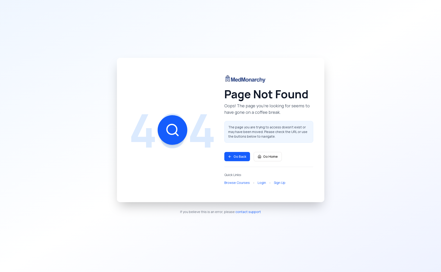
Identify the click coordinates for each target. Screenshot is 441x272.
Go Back (240, 156)
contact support (248, 212)
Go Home (270, 156)
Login (262, 182)
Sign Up (279, 182)
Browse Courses (237, 182)
